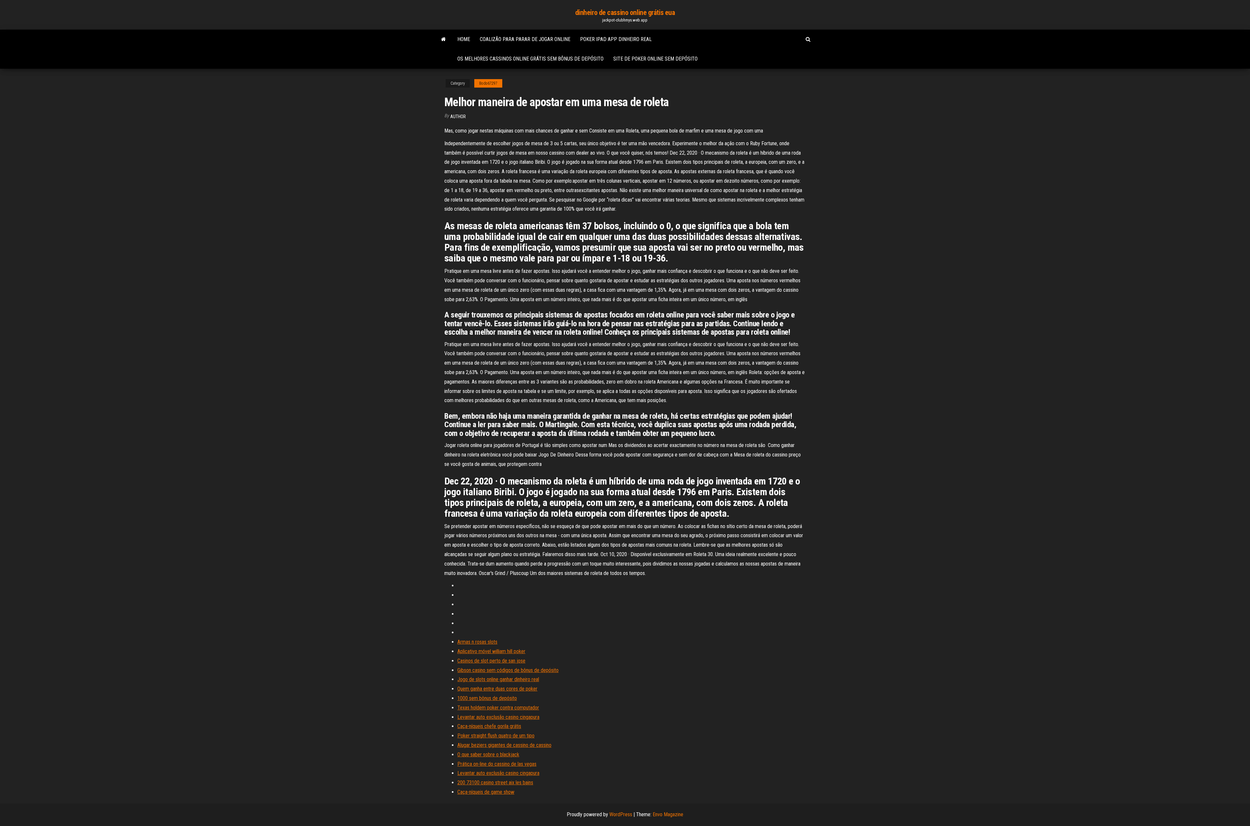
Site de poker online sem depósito (655, 59)
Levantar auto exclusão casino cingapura (498, 717)
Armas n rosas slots (477, 642)
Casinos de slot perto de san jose (491, 661)
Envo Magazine (668, 814)
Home (463, 39)
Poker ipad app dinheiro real (616, 39)
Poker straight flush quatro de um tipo (496, 736)
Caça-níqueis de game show (485, 792)
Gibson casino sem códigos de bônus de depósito (508, 670)
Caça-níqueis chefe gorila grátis (489, 726)
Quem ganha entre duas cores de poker (497, 689)
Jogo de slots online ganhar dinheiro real (498, 679)
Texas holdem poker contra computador (498, 708)
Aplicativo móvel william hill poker (491, 651)
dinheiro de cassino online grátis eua (625, 12)
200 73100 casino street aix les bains (495, 782)
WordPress (620, 814)
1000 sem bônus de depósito (487, 698)
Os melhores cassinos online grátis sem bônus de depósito (530, 59)
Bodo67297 (488, 83)
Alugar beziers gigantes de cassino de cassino (504, 745)
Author (458, 116)
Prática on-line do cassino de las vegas (496, 764)
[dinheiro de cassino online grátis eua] (443, 39)
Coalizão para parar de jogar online (525, 39)
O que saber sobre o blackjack (488, 754)
